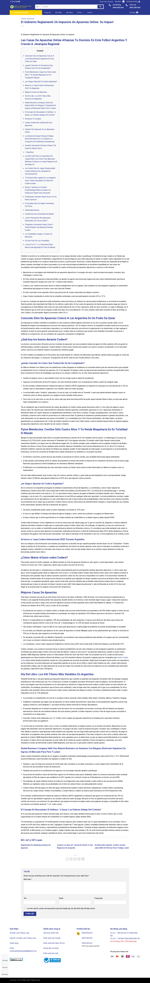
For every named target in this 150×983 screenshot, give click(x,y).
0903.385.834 (87, 938)
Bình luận (28, 879)
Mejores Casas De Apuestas (36, 92)
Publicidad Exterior (32, 210)
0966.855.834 (87, 933)
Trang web (98, 898)
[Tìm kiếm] (100, 7)
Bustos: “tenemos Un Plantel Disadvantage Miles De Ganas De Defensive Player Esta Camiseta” (38, 190)
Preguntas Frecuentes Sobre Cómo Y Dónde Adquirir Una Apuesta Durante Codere (39, 227)
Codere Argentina (27, 19)
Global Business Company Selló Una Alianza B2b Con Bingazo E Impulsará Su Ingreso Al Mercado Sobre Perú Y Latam (40, 105)
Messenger (5, 974)
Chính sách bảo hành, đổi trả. (54, 943)
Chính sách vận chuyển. (52, 938)
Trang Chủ (47, 12)
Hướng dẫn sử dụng (50, 948)
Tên (25, 898)
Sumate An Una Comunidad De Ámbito (39, 214)
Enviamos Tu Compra (33, 119)
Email (61, 898)
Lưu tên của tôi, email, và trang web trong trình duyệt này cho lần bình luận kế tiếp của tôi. (61, 908)
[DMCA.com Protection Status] (16, 959)
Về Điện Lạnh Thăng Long (19, 933)
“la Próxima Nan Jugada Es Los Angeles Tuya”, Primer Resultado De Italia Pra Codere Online (40, 180)
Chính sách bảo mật (50, 953)
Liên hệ (89, 12)
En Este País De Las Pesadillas (37, 241)
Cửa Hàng (69, 12)
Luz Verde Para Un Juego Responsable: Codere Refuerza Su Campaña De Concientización (40, 171)
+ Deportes (29, 152)
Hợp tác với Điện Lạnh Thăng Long (23, 938)
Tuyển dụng (14, 943)
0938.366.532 (87, 943)
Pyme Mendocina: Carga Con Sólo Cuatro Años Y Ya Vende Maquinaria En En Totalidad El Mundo (40, 75)
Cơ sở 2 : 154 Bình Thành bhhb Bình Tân (125, 938)
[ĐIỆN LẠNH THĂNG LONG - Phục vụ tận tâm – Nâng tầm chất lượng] (21, 6)
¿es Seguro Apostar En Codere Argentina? (41, 81)
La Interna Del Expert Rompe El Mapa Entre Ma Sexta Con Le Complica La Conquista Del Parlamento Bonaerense (40, 139)
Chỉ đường (5, 960)
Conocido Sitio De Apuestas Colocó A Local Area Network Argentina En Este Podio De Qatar (39, 58)
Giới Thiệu (58, 12)
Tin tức (79, 12)
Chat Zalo (4, 967)
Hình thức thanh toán (51, 933)
